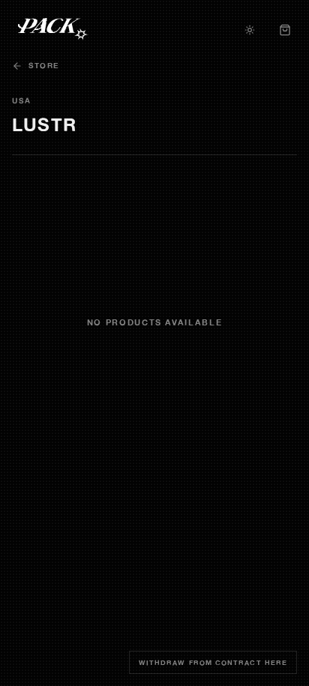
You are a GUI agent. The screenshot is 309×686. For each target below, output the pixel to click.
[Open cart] (285, 30)
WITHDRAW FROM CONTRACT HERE (213, 662)
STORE (43, 65)
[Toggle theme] (249, 30)
